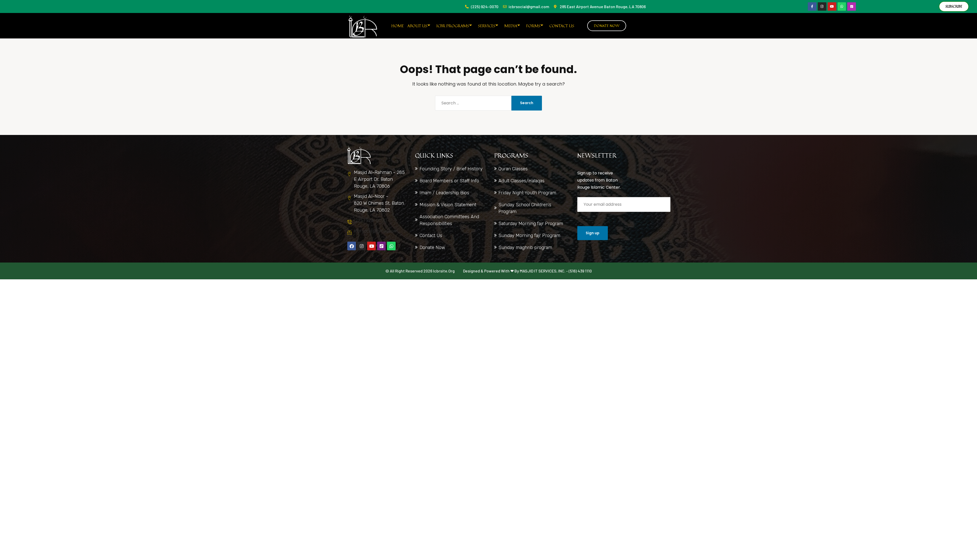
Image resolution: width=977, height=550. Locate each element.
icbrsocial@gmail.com (375, 231)
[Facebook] (351, 246)
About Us (417, 26)
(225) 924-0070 (370, 220)
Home (397, 26)
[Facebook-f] (812, 6)
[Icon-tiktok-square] (851, 6)
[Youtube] (832, 6)
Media (510, 26)
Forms (533, 26)
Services (486, 26)
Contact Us (561, 26)
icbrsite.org (444, 270)
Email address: (592, 194)
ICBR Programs (452, 26)
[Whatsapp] (842, 6)
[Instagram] (822, 6)
